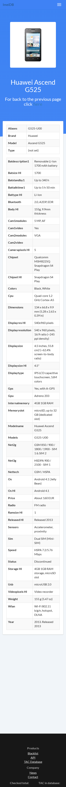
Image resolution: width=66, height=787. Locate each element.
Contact (33, 777)
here (37, 104)
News (33, 772)
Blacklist (33, 753)
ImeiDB (8, 5)
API (33, 757)
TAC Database (33, 761)
